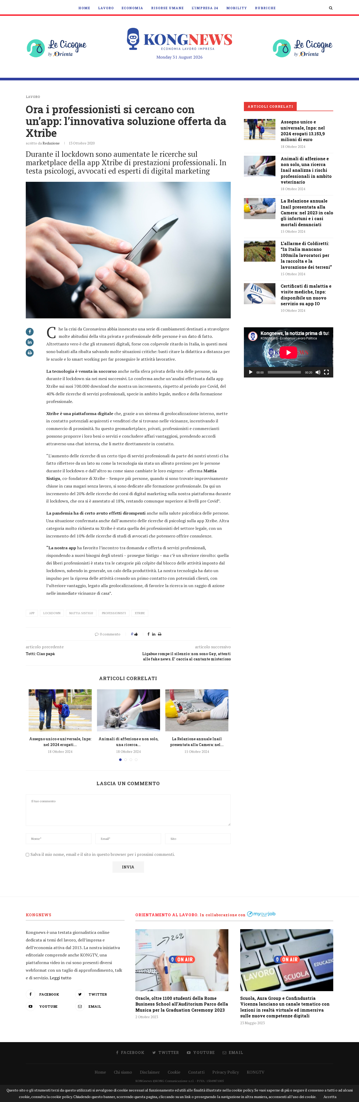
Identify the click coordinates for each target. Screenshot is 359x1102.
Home (84, 8)
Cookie (174, 1072)
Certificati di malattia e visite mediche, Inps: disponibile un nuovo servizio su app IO (306, 294)
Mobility (236, 8)
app (31, 613)
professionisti (114, 613)
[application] (288, 352)
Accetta (330, 1096)
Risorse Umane (167, 8)
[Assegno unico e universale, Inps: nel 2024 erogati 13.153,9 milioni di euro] (60, 710)
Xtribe (140, 613)
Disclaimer (150, 1072)
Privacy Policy (225, 1072)
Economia (132, 8)
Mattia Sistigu (81, 613)
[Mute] (318, 372)
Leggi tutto (60, 978)
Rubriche (265, 8)
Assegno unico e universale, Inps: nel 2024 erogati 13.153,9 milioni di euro (303, 130)
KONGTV (255, 1072)
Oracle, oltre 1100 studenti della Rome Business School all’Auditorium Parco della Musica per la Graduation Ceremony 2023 (181, 1004)
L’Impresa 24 (205, 8)
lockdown (51, 613)
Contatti (196, 1072)
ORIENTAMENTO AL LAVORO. (167, 914)
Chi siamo (123, 1072)
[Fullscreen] (326, 372)
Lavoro (106, 8)
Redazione (51, 143)
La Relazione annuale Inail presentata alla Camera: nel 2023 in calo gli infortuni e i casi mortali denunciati (307, 212)
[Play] (250, 372)
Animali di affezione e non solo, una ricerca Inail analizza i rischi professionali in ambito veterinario (306, 170)
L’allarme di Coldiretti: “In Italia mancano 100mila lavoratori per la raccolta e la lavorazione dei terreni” (306, 255)
